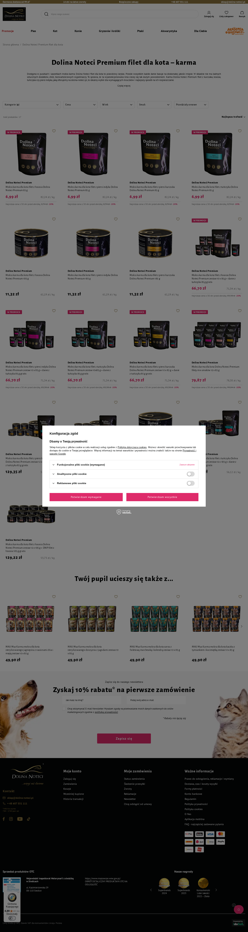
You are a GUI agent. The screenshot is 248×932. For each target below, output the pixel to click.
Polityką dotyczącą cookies (132, 447)
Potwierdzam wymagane (86, 497)
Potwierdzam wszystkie (162, 497)
